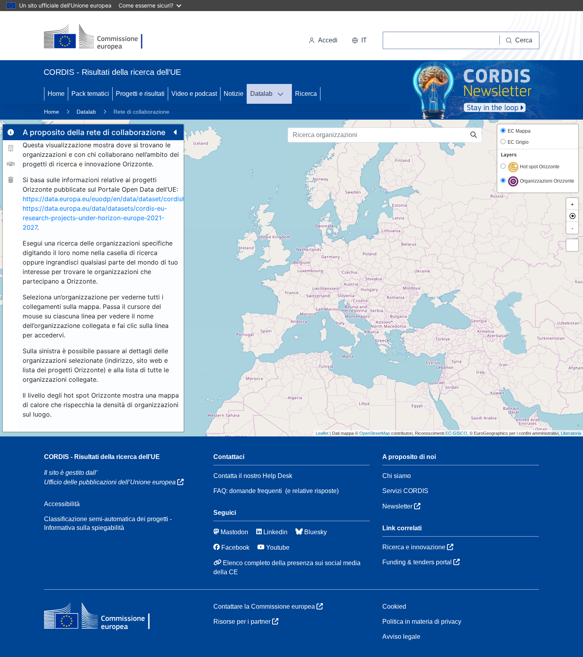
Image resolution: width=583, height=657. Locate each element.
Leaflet (322, 433)
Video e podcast (194, 93)
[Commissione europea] (97, 37)
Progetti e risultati (140, 93)
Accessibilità (62, 504)
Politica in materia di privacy (421, 621)
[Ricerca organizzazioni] (474, 135)
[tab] (11, 132)
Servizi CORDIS (405, 491)
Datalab (261, 93)
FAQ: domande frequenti (247, 491)
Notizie (234, 93)
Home (56, 93)
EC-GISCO (456, 433)
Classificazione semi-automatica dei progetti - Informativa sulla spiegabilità (108, 523)
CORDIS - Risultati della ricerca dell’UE (102, 456)
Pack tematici (90, 93)
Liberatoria (571, 433)
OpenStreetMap (374, 433)
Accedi (328, 40)
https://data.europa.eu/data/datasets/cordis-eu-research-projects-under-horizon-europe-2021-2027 (95, 217)
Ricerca (306, 93)
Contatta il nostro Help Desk (252, 475)
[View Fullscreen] (572, 245)
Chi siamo (396, 475)
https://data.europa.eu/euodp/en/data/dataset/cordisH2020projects (125, 199)
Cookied (394, 606)
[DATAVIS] (283, 94)
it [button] (364, 40)
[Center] (572, 216)
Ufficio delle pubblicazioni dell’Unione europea (110, 482)
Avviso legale (401, 636)
